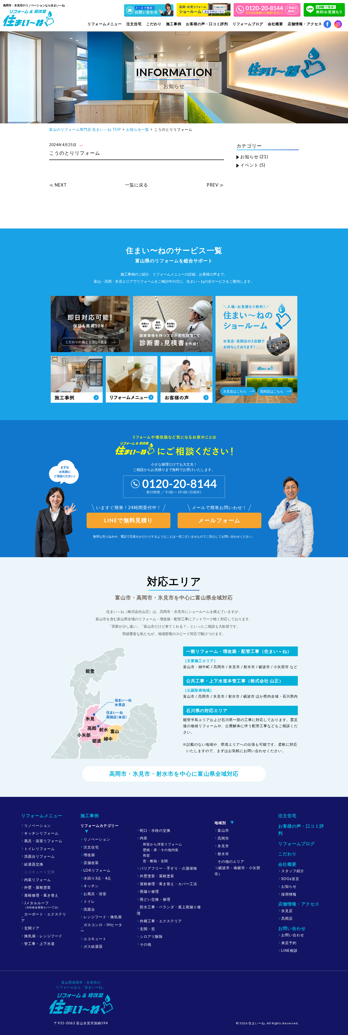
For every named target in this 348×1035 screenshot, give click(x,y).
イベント (249, 165)
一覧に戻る (136, 185)
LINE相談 (289, 950)
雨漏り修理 (149, 891)
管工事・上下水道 (39, 943)
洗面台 (89, 909)
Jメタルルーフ (42, 905)
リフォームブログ (248, 24)
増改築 (89, 855)
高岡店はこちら (271, 391)
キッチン (91, 886)
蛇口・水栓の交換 (155, 830)
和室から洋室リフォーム (162, 844)
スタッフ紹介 (292, 871)
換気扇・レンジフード (43, 936)
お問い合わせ (292, 935)
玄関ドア (31, 928)
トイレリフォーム (39, 848)
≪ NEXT (58, 185)
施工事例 (90, 815)
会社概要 (287, 864)
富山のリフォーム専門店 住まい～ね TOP (85, 129)
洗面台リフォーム (39, 856)
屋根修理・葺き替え (41, 895)
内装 (144, 838)
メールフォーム (219, 520)
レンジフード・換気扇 (103, 917)
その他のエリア (237, 867)
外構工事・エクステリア (161, 921)
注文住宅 (134, 24)
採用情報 (289, 894)
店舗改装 (91, 862)
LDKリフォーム (97, 870)
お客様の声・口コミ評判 (207, 24)
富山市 (223, 830)
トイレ (89, 901)
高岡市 (223, 838)
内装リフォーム (37, 880)
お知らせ (249, 156)
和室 (146, 855)
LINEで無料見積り (128, 520)
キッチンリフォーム (41, 833)
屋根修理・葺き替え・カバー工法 (168, 884)
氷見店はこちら (234, 391)
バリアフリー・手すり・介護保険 (168, 868)
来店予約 (289, 943)
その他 (145, 944)
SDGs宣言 (290, 878)
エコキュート (95, 939)
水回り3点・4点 (97, 878)
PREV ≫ (215, 185)
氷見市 (223, 846)
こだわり (154, 24)
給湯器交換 (33, 864)
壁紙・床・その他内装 (161, 850)
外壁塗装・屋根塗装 (157, 876)
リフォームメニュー (41, 815)
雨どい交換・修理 (155, 899)
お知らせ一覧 (137, 129)
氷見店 (287, 911)
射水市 (223, 854)
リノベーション (37, 825)
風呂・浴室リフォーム (43, 841)
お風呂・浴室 (95, 894)
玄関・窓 (147, 929)
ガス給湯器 (93, 946)
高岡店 (287, 918)
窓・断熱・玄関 (155, 861)
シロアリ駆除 (151, 936)
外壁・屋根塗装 (37, 887)
